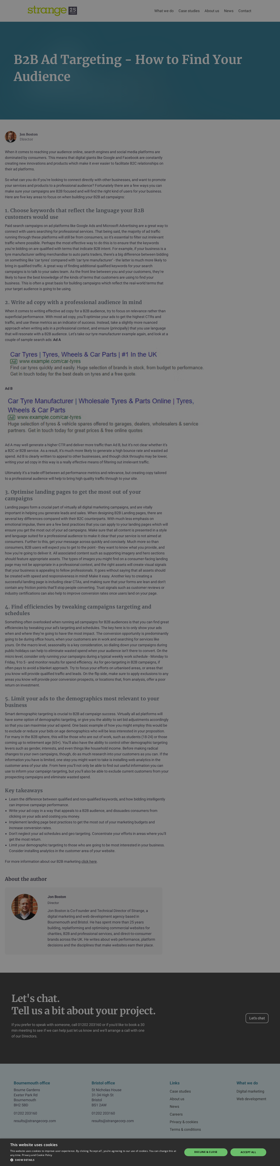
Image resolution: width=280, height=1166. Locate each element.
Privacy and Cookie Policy (37, 1155)
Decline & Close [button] (205, 1152)
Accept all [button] (248, 1152)
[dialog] (140, 583)
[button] (94, 1160)
